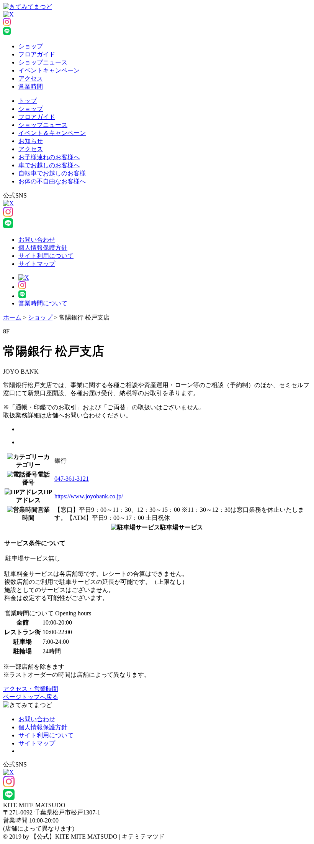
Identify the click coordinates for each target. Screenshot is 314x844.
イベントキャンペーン (49, 70)
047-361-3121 (71, 478)
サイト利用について (46, 255)
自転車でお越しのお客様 (52, 173)
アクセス (30, 78)
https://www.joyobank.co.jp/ (88, 496)
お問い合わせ (36, 239)
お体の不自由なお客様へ (52, 181)
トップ (27, 100)
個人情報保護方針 (42, 247)
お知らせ (30, 141)
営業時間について (42, 303)
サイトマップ (36, 263)
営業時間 (30, 86)
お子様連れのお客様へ (49, 157)
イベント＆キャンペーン (52, 133)
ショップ (30, 46)
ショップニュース (42, 62)
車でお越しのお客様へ (49, 165)
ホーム (12, 317)
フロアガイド (36, 54)
